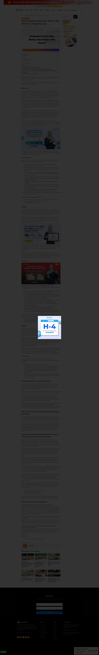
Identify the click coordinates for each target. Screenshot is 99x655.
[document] (49, 327)
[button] (59, 317)
